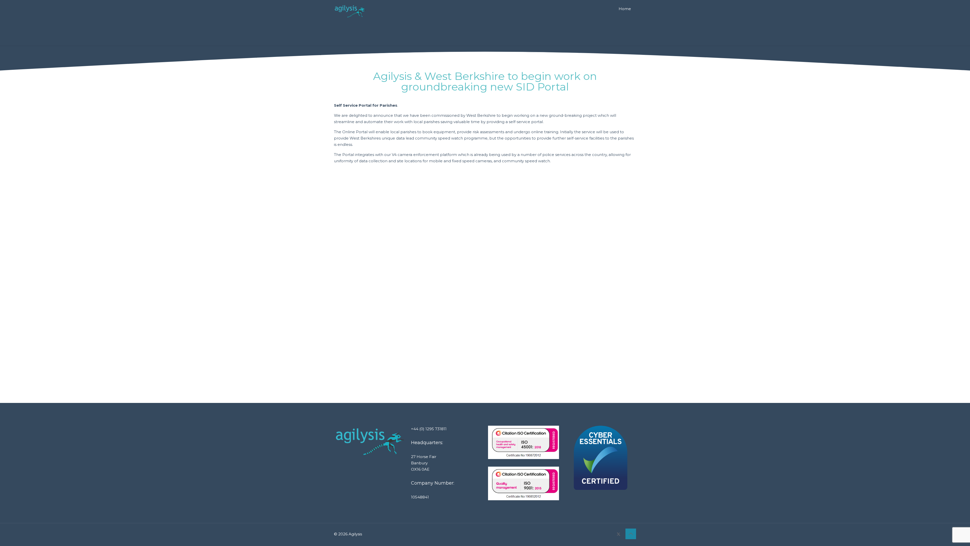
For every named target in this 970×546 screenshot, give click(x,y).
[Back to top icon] (630, 534)
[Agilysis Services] (350, 11)
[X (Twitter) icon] (618, 534)
